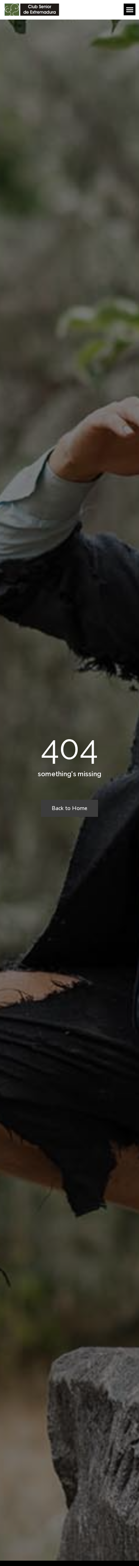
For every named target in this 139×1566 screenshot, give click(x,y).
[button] (129, 9)
